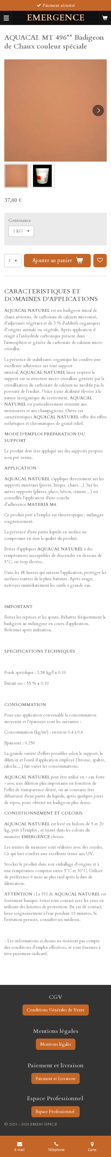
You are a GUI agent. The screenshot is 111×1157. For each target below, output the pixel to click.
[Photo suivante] (98, 110)
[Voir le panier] (104, 18)
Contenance (20, 220)
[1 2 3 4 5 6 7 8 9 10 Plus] (12, 260)
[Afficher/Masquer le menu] (6, 18)
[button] (16, 176)
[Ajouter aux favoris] (100, 260)
